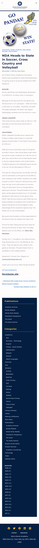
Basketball (9, 374)
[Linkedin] (24, 528)
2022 (6, 480)
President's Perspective (13, 316)
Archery (8, 371)
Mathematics (10, 350)
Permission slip (10, 274)
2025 (6, 471)
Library (7, 413)
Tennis (8, 401)
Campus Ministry (10, 410)
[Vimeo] (30, 528)
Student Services (10, 446)
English (8, 344)
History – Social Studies (14, 347)
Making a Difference (12, 416)
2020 (6, 486)
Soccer (5, 51)
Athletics (6, 50)
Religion (9, 353)
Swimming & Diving (13, 398)
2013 (6, 507)
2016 (6, 498)
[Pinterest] (19, 528)
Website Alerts (10, 459)
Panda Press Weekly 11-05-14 (25, 287)
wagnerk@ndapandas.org (12, 259)
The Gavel (8, 319)
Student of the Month (12, 443)
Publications (11, 301)
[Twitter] (14, 528)
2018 (6, 492)
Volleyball (13, 51)
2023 (6, 477)
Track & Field (10, 404)
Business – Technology (13, 341)
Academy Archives (11, 307)
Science (8, 356)
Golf (7, 383)
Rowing (8, 389)
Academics (8, 335)
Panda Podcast (10, 310)
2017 (6, 495)
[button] (34, 3)
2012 (6, 510)
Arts (7, 338)
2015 (6, 501)
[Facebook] (9, 528)
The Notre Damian (11, 322)
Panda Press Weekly (12, 313)
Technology (9, 453)
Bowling (9, 377)
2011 (6, 513)
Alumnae (8, 362)
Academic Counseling (13, 450)
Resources (23, 532)
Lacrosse (9, 386)
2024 (6, 474)
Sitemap (14, 532)
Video (7, 456)
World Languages (12, 359)
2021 (6, 483)
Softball (8, 395)
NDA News (27, 50)
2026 (6, 468)
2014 (6, 504)
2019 (6, 489)
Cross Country (16, 50)
